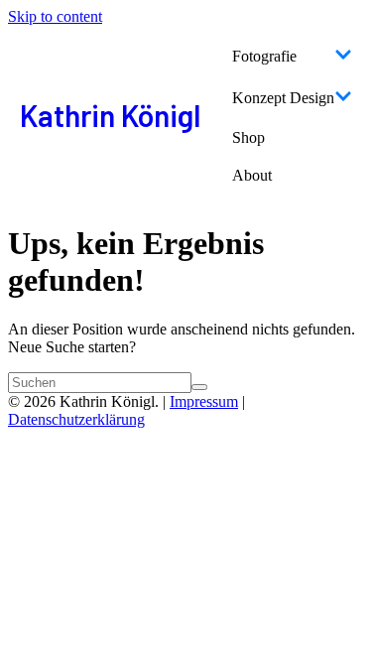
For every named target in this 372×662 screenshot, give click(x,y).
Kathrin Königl (110, 115)
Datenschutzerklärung (76, 419)
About (252, 175)
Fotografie (264, 56)
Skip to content (55, 16)
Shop (248, 137)
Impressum (204, 401)
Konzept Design (283, 97)
